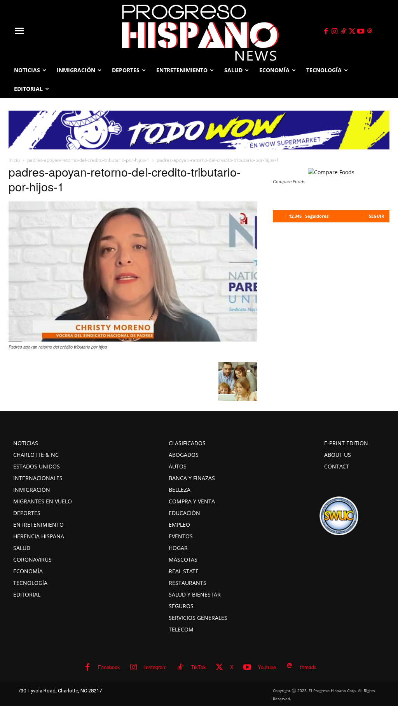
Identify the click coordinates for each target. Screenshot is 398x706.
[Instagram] (334, 31)
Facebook (109, 667)
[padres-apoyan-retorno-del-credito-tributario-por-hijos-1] (133, 339)
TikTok (198, 667)
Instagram (155, 667)
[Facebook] (325, 31)
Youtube (267, 667)
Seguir (376, 216)
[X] (352, 31)
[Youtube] (361, 31)
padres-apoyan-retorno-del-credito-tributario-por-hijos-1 (88, 160)
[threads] (369, 31)
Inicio (14, 160)
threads (308, 667)
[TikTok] (343, 31)
